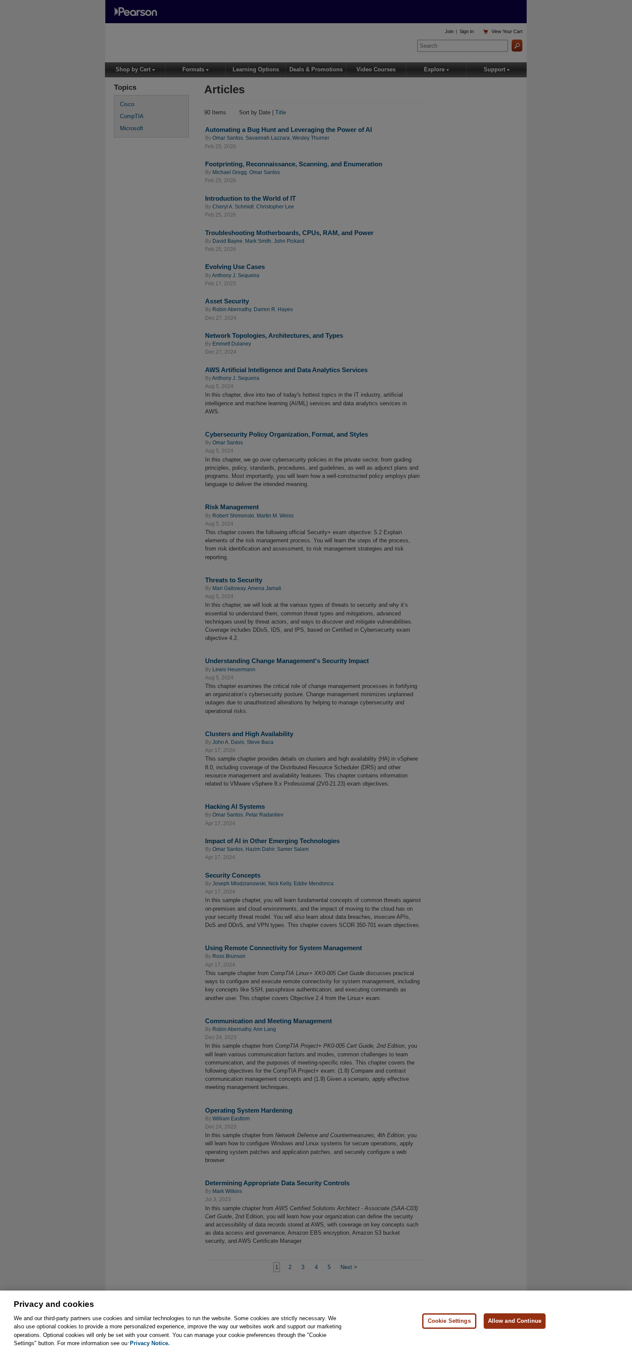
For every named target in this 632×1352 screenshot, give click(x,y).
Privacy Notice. (150, 1343)
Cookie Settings (449, 1321)
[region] (316, 1321)
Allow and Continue (514, 1321)
